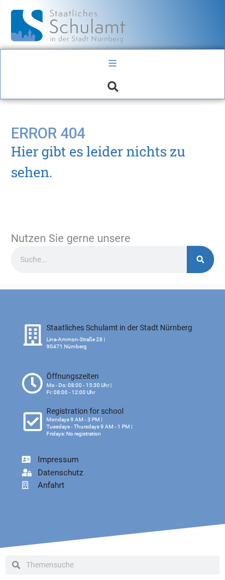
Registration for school (84, 411)
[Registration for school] (32, 421)
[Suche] (200, 259)
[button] (112, 86)
